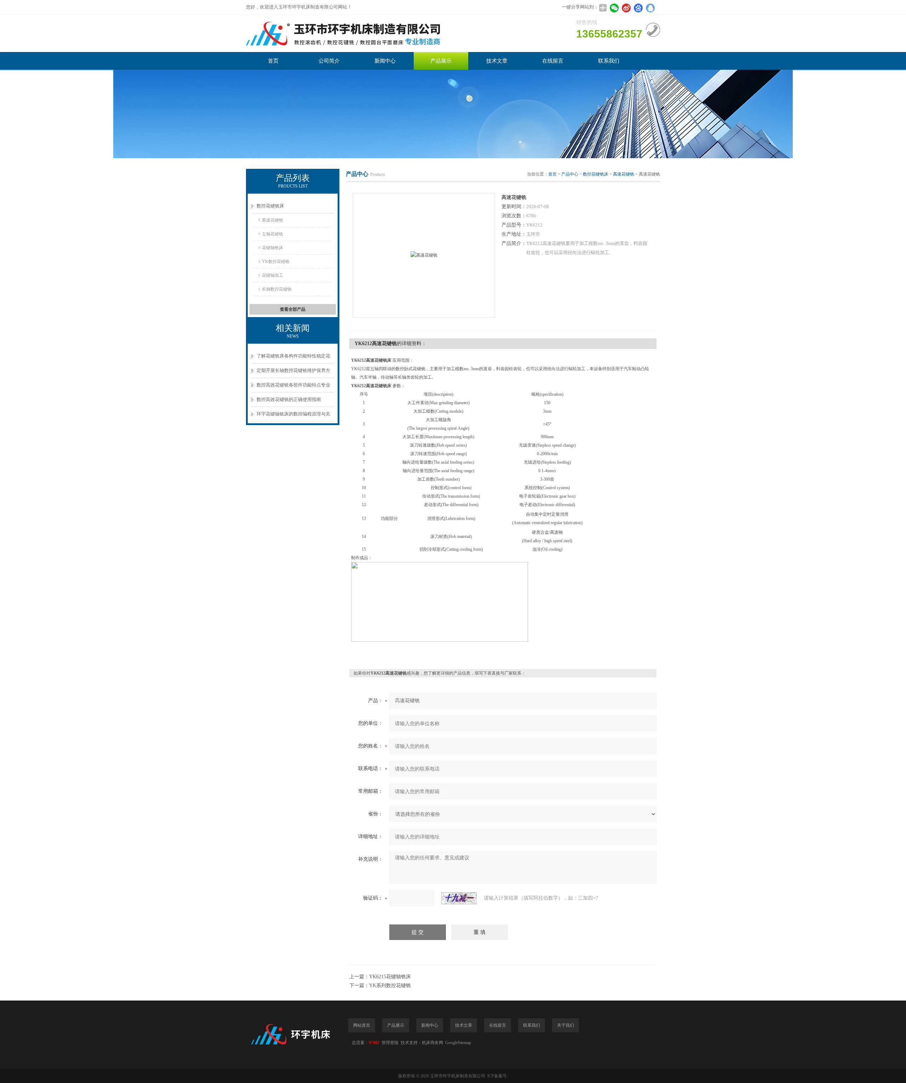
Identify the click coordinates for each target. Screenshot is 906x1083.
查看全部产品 (292, 309)
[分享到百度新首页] (638, 7)
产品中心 (569, 174)
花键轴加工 (272, 275)
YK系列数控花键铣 (390, 985)
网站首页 (361, 1025)
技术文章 (497, 61)
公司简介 (329, 61)
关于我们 (565, 1025)
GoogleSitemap (458, 1042)
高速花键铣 (272, 220)
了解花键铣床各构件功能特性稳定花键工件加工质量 (293, 358)
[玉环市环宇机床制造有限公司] (352, 33)
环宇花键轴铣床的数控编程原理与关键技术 (293, 416)
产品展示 (441, 61)
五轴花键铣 (272, 233)
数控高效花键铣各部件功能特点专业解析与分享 (293, 387)
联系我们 (608, 61)
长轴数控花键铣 (277, 289)
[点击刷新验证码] (459, 898)
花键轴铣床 (272, 247)
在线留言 (552, 61)
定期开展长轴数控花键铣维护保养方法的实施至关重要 (293, 373)
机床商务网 (432, 1042)
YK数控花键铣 (275, 261)
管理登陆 (390, 1042)
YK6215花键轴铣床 (390, 976)
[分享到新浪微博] (626, 7)
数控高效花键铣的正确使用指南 (289, 399)
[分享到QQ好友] (650, 7)
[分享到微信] (614, 7)
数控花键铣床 (270, 205)
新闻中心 (385, 61)
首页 (273, 61)
